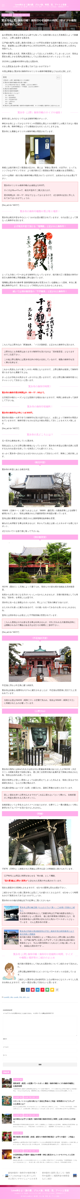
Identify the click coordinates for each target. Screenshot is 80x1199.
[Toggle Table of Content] (57, 77)
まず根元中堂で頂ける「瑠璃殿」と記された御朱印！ (22, 84)
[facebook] (28, 990)
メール (5, 1047)
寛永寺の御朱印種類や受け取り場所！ (16, 82)
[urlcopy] (57, 990)
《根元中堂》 (11, 95)
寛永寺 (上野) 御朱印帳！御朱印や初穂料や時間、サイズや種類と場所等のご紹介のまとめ (32, 105)
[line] (47, 990)
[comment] (52, 990)
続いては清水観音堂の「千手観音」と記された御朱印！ (24, 86)
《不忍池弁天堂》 (13, 99)
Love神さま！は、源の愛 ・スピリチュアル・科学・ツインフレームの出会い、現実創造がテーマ (40, 1193)
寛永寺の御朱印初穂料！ (12, 91)
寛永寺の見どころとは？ (12, 93)
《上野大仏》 (12, 101)
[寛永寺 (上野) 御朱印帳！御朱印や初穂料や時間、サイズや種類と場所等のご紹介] (38, 990)
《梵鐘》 (10, 103)
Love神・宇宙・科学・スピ (21, 997)
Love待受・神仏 (8, 997)
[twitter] (23, 990)
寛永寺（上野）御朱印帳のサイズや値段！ (17, 80)
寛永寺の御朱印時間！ (11, 89)
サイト (5, 1055)
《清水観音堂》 (12, 97)
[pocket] (33, 990)
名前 (5, 1039)
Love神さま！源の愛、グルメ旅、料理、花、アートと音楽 (40, 4)
